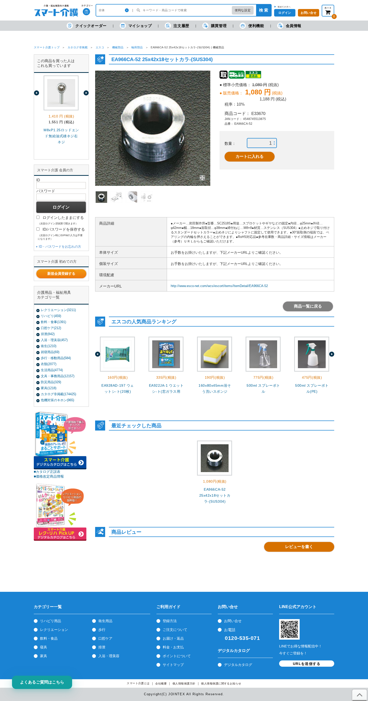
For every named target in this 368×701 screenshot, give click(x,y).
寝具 (43, 647)
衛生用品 (105, 621)
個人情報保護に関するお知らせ (221, 683)
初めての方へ (284, 7)
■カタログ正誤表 (47, 472)
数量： (230, 143)
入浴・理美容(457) (54, 340)
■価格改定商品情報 (49, 476)
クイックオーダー (91, 26)
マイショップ (140, 26)
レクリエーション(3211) (58, 310)
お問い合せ (233, 621)
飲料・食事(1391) (53, 322)
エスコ (100, 47)
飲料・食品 (49, 638)
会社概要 (161, 683)
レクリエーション (54, 629)
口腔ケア (105, 638)
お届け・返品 (173, 638)
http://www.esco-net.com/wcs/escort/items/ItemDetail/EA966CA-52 (219, 286)
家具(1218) (48, 388)
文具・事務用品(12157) (57, 376)
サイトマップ (173, 664)
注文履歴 (181, 26)
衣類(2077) (48, 364)
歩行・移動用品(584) (56, 358)
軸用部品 (137, 47)
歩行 (101, 629)
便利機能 (256, 26)
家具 (43, 656)
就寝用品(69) (50, 352)
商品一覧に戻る (308, 306)
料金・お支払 (173, 647)
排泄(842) (48, 334)
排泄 (101, 647)
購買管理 (219, 26)
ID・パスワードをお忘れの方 (60, 246)
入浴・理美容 (108, 656)
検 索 (263, 10)
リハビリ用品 (50, 621)
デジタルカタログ (238, 664)
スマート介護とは (138, 683)
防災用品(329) (51, 382)
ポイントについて (177, 656)
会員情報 (293, 26)
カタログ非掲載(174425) (58, 394)
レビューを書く (299, 546)
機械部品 (118, 47)
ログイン (284, 13)
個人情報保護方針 (184, 683)
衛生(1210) (48, 346)
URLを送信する (306, 664)
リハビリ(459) (51, 316)
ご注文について (175, 629)
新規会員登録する (61, 273)
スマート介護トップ (47, 47)
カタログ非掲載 (78, 47)
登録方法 (170, 621)
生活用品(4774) (52, 370)
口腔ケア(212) (51, 328)
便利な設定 (243, 10)
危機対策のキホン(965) (57, 400)
